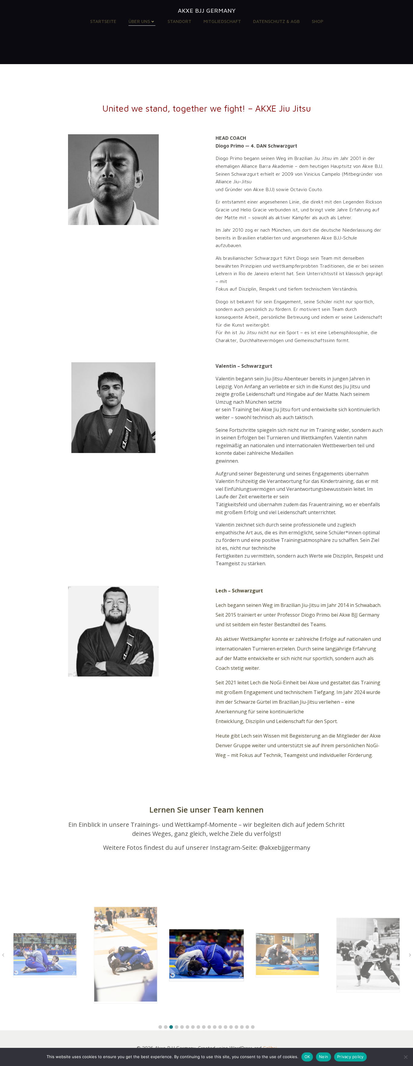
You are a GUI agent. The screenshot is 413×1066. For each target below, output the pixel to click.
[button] (160, 1027)
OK (307, 1056)
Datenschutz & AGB (276, 21)
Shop (317, 21)
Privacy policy (350, 1056)
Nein (323, 1056)
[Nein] (405, 1057)
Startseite (103, 21)
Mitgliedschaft (222, 21)
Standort (179, 21)
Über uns (139, 21)
